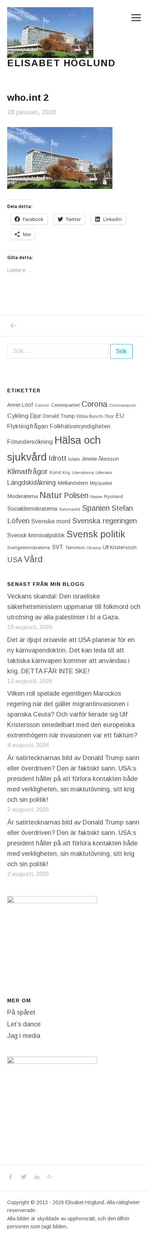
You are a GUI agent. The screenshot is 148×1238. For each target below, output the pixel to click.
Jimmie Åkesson (100, 459)
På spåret (21, 1012)
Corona (94, 403)
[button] (50, 32)
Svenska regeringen (104, 520)
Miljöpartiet (101, 483)
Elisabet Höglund (61, 63)
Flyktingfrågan (27, 426)
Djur (35, 415)
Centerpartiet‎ (65, 405)
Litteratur (104, 472)
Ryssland (113, 496)
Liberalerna (83, 472)
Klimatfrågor (27, 471)
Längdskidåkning (31, 482)
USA (14, 560)
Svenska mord (50, 521)
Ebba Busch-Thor (95, 416)
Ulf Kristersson (120, 547)
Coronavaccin (122, 405)
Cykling (17, 415)
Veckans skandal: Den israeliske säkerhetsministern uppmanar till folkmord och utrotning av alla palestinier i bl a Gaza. (73, 607)
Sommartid (69, 509)
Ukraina (94, 548)
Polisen (76, 495)
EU (120, 415)
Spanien (96, 508)
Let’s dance (24, 1024)
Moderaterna (22, 496)
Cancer (42, 405)
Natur (51, 495)
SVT (57, 547)
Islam (74, 459)
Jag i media (23, 1035)
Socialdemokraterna (32, 509)
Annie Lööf (20, 405)
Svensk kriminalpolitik (36, 535)
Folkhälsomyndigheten (80, 426)
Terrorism (75, 547)
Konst (55, 472)
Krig (66, 472)
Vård (33, 559)
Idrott (57, 458)
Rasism (96, 496)
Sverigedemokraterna (28, 547)
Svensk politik (95, 534)
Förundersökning (30, 441)
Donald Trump (59, 416)
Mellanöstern (72, 483)
